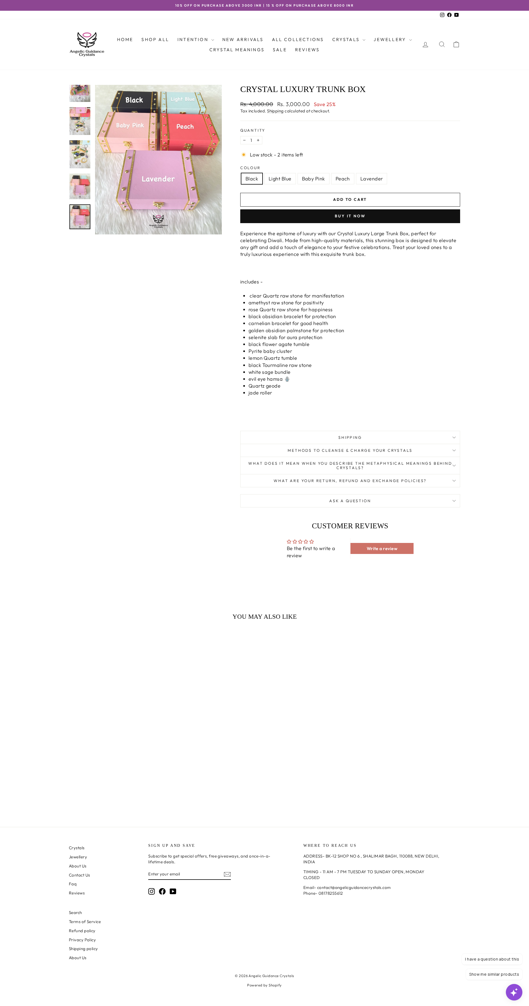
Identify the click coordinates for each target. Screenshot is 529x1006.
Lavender (371, 178)
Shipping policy (83, 948)
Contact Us (79, 875)
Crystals (346, 39)
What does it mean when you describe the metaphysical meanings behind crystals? (350, 465)
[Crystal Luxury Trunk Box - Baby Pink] (115, 794)
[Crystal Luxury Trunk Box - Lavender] (130, 794)
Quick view (115, 767)
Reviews (307, 49)
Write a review (382, 548)
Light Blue (280, 178)
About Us (78, 866)
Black (251, 178)
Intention (193, 39)
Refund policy (82, 930)
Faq (73, 883)
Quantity (252, 130)
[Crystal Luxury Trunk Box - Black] (100, 794)
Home (125, 39)
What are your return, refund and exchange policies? (350, 480)
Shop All (155, 39)
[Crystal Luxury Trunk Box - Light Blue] (108, 794)
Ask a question (350, 500)
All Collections (298, 39)
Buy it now (350, 215)
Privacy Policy (82, 939)
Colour (250, 167)
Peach (343, 178)
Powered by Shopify (264, 985)
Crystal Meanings (236, 49)
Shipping (275, 110)
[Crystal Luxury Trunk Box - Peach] (123, 794)
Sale (280, 49)
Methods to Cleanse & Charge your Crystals (350, 450)
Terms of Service (85, 921)
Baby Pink (313, 178)
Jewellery (391, 39)
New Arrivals (242, 39)
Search (75, 912)
